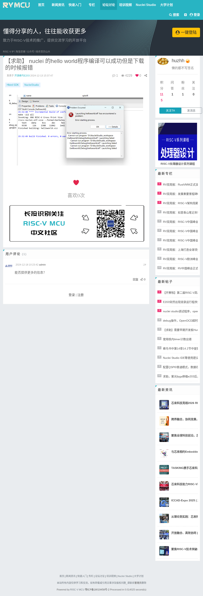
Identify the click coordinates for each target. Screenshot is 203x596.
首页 (41, 5)
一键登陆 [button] (188, 32)
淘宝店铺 (20, 51)
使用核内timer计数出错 (177, 339)
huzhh (178, 60)
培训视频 (125, 5)
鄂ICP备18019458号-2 (97, 589)
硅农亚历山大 (43, 51)
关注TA (170, 110)
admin (42, 264)
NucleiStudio (31, 84)
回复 (135, 279)
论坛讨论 (108, 5)
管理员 (138, 583)
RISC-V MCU (77, 589)
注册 (80, 295)
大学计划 (166, 5)
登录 (197, 14)
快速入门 (75, 5)
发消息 (191, 110)
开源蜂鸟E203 (22, 75)
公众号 (30, 51)
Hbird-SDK (13, 84)
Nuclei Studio (146, 5)
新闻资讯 (58, 5)
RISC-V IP (8, 51)
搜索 (175, 14)
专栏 (92, 5)
